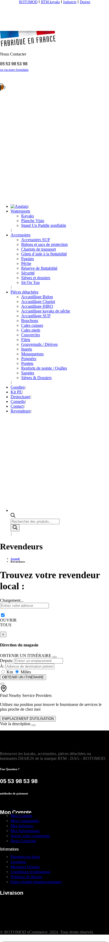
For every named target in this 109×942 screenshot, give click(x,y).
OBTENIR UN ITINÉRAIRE (23, 677)
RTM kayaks (50, 2)
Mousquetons (32, 354)
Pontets (27, 363)
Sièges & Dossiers (36, 377)
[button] (3, 939)
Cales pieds (30, 330)
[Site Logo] (54, 28)
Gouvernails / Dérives (39, 344)
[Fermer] (54, 657)
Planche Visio (32, 220)
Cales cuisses (32, 325)
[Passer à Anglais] (19, 206)
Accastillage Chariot (38, 301)
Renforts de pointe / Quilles (44, 368)
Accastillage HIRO (37, 306)
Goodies (18, 387)
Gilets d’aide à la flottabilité (44, 254)
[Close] (33, 725)
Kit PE (16, 392)
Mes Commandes (25, 821)
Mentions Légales (25, 867)
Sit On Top (30, 282)
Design (85, 2)
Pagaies (27, 258)
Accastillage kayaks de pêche (45, 311)
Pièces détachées (24, 292)
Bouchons (29, 320)
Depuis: (6, 660)
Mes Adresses (22, 826)
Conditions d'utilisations (30, 872)
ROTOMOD (28, 2)
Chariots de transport (38, 249)
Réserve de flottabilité (39, 268)
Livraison (18, 862)
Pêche (26, 263)
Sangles (27, 373)
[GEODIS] (33, 908)
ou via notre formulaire (14, 70)
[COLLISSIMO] (26, 927)
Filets (25, 339)
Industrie (69, 2)
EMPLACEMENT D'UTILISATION (28, 719)
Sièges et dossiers (35, 277)
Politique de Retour (26, 877)
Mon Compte (21, 816)
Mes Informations (25, 831)
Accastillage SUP (36, 316)
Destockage (20, 396)
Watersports (20, 211)
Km (10, 672)
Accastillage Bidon (37, 297)
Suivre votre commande (30, 836)
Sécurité (28, 273)
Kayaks (27, 216)
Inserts (26, 349)
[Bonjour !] (54, 78)
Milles (25, 672)
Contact (17, 406)
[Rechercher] (15, 527)
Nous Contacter (23, 841)
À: (2, 666)
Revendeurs (20, 411)
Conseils (18, 401)
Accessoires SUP (35, 239)
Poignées (28, 358)
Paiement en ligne (25, 856)
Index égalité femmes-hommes (36, 882)
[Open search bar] (13, 516)
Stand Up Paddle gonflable (43, 225)
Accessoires (20, 235)
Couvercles (30, 335)
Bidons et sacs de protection (44, 244)
